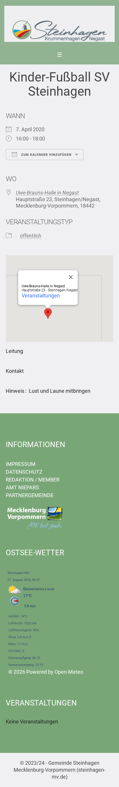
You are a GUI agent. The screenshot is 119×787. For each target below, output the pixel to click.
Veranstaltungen (41, 295)
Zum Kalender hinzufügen (46, 155)
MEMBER (49, 480)
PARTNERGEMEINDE (29, 495)
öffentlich (30, 236)
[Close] (71, 277)
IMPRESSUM (21, 464)
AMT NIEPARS (22, 487)
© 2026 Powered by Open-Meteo (45, 672)
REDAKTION (20, 480)
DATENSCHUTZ (24, 472)
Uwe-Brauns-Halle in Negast (47, 193)
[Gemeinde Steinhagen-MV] (59, 24)
